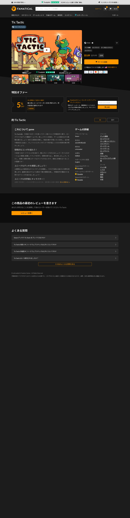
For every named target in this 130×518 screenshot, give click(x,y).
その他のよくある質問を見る (65, 264)
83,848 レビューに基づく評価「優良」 (72, 2)
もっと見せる (64, 182)
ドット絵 (103, 167)
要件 (112, 120)
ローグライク (95, 47)
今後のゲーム (50, 15)
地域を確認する (112, 67)
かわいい (103, 172)
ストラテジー (88, 50)
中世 (101, 179)
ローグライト (104, 151)
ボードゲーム (104, 146)
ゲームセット (37, 15)
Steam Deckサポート (82, 166)
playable (80, 168)
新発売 (60, 15)
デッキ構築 (88, 47)
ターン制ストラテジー (106, 47)
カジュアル (104, 156)
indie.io (77, 155)
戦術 (101, 177)
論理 (101, 174)
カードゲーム (104, 148)
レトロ (102, 170)
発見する (15, 15)
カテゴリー (25, 15)
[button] (18, 2)
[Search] (81, 9)
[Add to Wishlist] (116, 43)
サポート (115, 15)
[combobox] (65, 9)
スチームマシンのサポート (84, 172)
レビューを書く (27, 213)
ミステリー (69, 15)
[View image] (20, 79)
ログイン (98, 9)
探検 (101, 153)
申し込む (107, 107)
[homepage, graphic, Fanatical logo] (22, 8)
